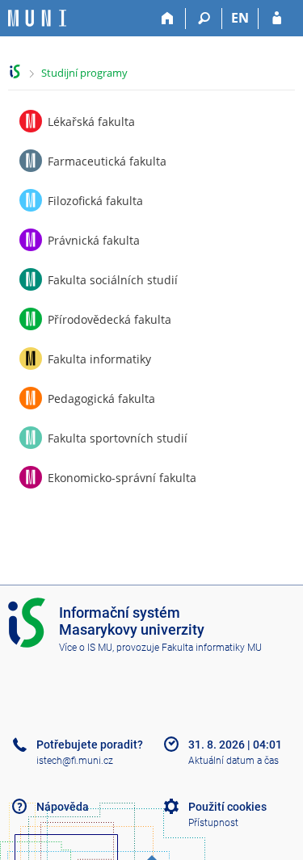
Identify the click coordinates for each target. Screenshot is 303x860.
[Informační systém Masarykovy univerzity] (37, 18)
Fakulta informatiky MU (212, 647)
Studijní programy (84, 72)
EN (240, 18)
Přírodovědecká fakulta (109, 319)
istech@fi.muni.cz (74, 760)
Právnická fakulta (94, 240)
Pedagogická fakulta (101, 398)
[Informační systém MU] (15, 71)
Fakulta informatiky (99, 359)
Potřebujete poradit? (89, 744)
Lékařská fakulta (91, 121)
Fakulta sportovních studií (117, 438)
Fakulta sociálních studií (113, 279)
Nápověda (62, 806)
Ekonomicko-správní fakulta (122, 477)
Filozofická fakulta (95, 200)
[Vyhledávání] (204, 18)
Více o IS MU (85, 647)
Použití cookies (227, 806)
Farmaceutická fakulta (107, 161)
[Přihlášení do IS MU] (277, 18)
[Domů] (167, 18)
